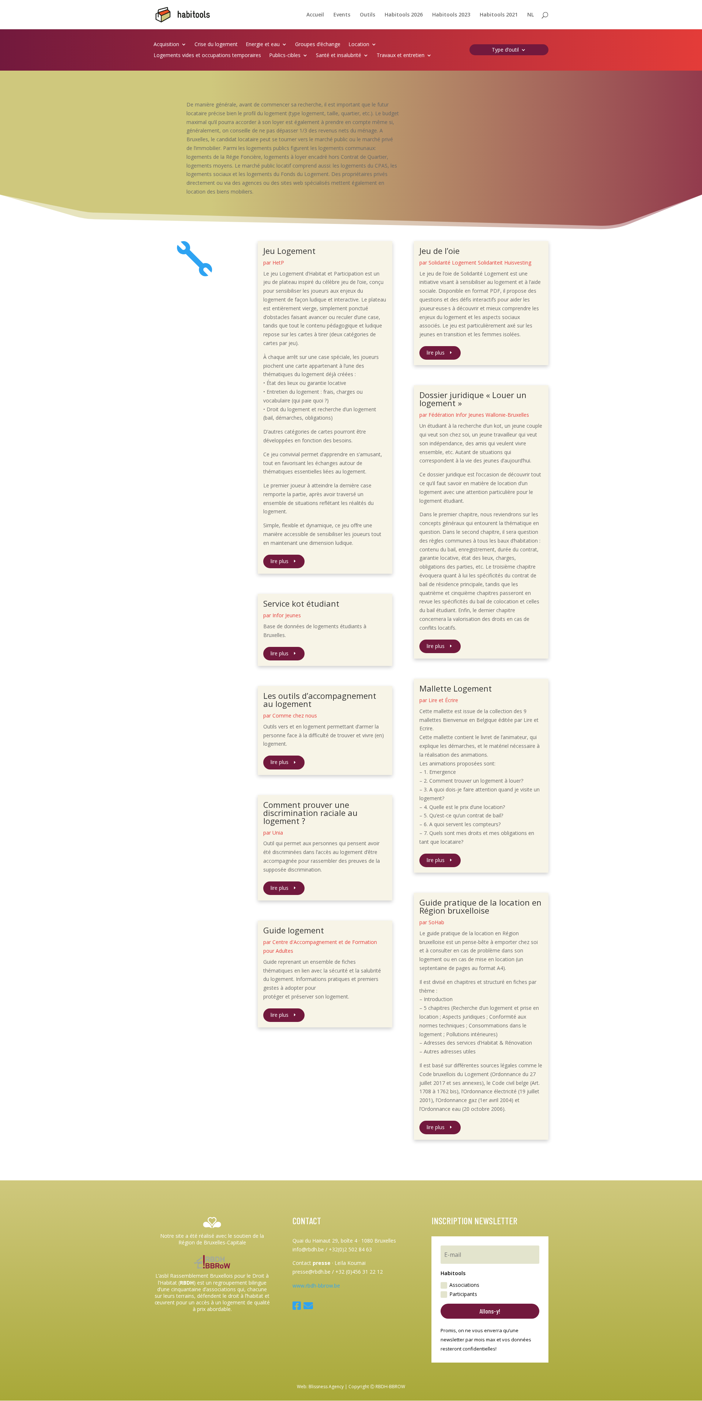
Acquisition (166, 45)
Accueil (315, 15)
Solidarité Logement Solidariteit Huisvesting (480, 262)
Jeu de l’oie (439, 250)
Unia (277, 832)
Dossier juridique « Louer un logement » (472, 398)
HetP (278, 262)
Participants (463, 1294)
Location (358, 45)
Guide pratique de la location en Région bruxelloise (480, 906)
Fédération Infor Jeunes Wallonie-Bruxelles (479, 414)
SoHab (436, 922)
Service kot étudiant (301, 603)
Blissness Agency (326, 1386)
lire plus (279, 561)
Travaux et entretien (400, 56)
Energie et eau (263, 45)
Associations (464, 1284)
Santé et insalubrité (338, 56)
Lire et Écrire (443, 700)
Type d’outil (505, 50)
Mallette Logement (455, 688)
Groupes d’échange (317, 45)
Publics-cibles (285, 56)
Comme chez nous (294, 715)
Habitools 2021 (499, 15)
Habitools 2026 (404, 15)
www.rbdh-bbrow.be (316, 1285)
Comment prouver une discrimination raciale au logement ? (310, 812)
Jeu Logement (289, 250)
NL (530, 15)
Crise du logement (216, 45)
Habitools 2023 (451, 15)
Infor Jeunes (286, 615)
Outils (367, 15)
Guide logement (293, 930)
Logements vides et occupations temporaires (207, 56)
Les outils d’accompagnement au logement (319, 699)
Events (341, 15)
